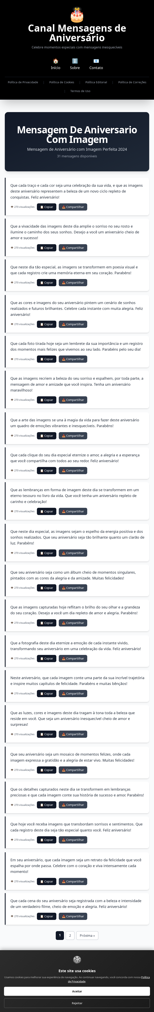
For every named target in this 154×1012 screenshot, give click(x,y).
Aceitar (77, 991)
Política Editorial (96, 82)
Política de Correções (132, 82)
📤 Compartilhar (73, 207)
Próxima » (87, 935)
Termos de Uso (80, 91)
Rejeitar (77, 1003)
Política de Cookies (61, 82)
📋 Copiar (46, 207)
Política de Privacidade (23, 82)
